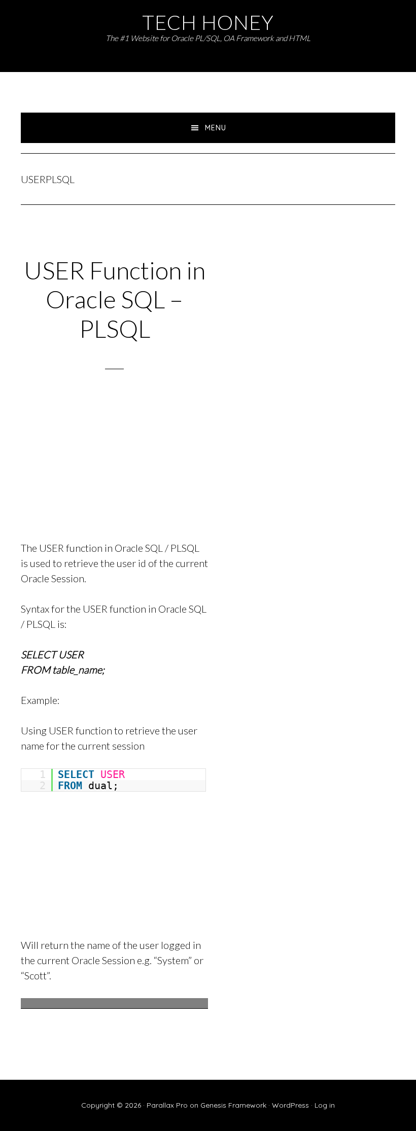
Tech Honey (208, 22)
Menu (215, 127)
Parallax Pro (167, 1105)
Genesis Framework (233, 1105)
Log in (325, 1105)
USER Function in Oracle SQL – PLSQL (114, 299)
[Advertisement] (115, 468)
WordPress (290, 1105)
